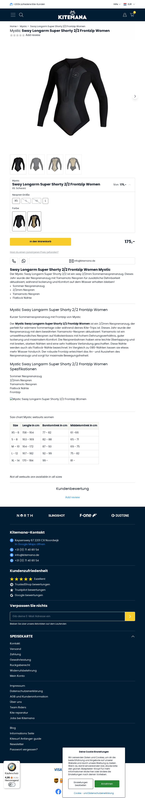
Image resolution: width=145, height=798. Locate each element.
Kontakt (15, 643)
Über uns (16, 702)
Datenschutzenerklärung (26, 691)
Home (13, 26)
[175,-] (19, 221)
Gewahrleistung (20, 660)
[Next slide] (135, 96)
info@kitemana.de (27, 555)
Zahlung (15, 654)
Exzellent (39, 579)
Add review (33, 35)
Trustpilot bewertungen (30, 590)
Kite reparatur (19, 712)
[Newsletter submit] (130, 616)
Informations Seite (22, 733)
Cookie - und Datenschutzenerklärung (94, 793)
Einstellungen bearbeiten (81, 783)
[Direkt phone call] (14, 261)
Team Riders (18, 707)
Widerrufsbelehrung (23, 670)
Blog (13, 728)
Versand (15, 649)
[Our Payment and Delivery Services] (58, 770)
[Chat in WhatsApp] (23, 261)
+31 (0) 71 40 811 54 (27, 549)
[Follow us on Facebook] (58, 791)
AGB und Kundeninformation (29, 696)
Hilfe (116, 4)
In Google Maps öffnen (30, 544)
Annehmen (107, 784)
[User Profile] (125, 15)
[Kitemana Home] (72, 15)
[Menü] (18, 763)
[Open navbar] (13, 15)
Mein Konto (17, 676)
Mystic (24, 26)
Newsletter (17, 744)
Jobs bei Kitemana (22, 718)
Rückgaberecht (20, 665)
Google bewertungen (29, 595)
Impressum (17, 686)
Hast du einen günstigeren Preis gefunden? (34, 252)
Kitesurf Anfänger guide (25, 738)
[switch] (11, 784)
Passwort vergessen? (24, 749)
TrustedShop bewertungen (32, 584)
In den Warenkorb (40, 242)
